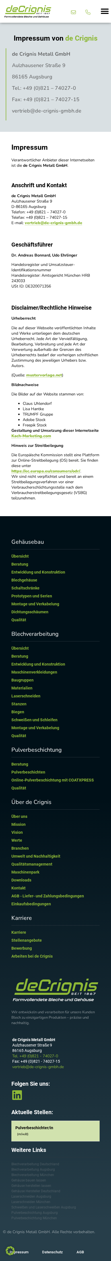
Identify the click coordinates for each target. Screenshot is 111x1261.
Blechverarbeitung (35, 634)
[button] (104, 11)
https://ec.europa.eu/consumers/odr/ (45, 471)
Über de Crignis (31, 802)
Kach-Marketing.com (31, 436)
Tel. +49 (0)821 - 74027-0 (35, 1056)
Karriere (21, 918)
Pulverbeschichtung (36, 750)
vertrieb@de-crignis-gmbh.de (53, 223)
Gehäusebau (27, 542)
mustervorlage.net (44, 375)
